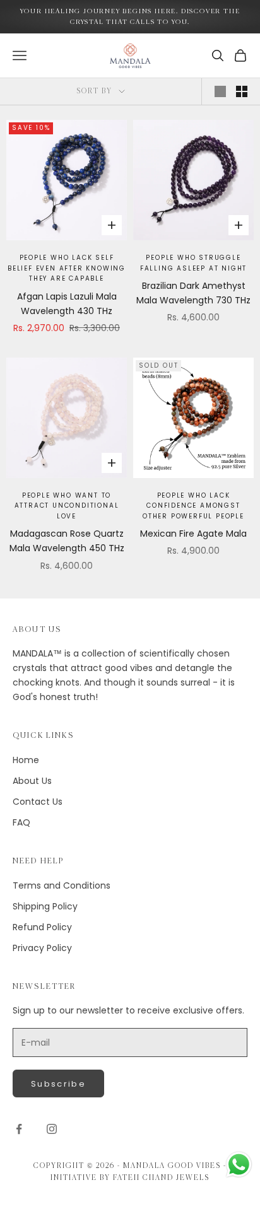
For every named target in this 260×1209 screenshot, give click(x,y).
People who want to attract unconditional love (67, 506)
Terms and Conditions (61, 885)
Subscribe (58, 1084)
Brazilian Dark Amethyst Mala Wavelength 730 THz (193, 293)
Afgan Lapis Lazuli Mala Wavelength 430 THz (67, 303)
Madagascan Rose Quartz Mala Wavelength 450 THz (66, 540)
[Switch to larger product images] (220, 91)
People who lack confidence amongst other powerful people (193, 506)
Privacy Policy (42, 948)
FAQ (21, 822)
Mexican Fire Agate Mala (193, 533)
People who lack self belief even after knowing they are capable (67, 268)
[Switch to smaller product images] (241, 91)
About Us (32, 780)
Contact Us (37, 801)
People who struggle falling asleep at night (193, 263)
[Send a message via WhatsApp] (239, 1164)
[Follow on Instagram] (51, 1129)
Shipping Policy (45, 906)
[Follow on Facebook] (19, 1129)
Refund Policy (42, 927)
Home (26, 760)
